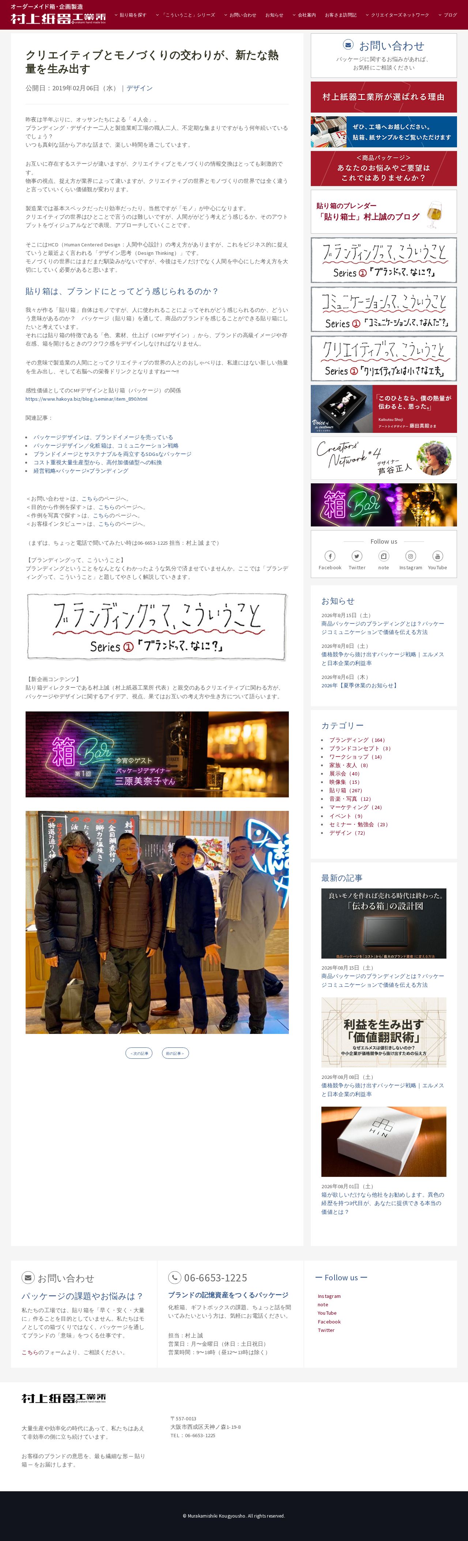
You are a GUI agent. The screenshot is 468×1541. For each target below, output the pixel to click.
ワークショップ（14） (357, 756)
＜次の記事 (139, 1053)
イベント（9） (347, 816)
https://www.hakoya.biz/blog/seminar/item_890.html (86, 399)
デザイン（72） (348, 833)
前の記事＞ (175, 1053)
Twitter (326, 1330)
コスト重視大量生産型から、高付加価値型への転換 (98, 462)
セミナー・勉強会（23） (360, 824)
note (323, 1304)
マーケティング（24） (357, 807)
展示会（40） (346, 773)
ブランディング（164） (358, 740)
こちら (90, 498)
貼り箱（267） (347, 790)
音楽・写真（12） (351, 799)
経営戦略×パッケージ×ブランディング (81, 471)
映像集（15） (346, 782)
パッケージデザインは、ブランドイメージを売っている (103, 437)
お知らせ (274, 15)
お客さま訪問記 (340, 15)
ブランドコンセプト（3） (361, 748)
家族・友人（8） (350, 765)
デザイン (140, 88)
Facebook (329, 1321)
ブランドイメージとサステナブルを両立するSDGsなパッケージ (113, 454)
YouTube (327, 1313)
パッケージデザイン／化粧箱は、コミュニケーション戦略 (106, 445)
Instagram (329, 1296)
